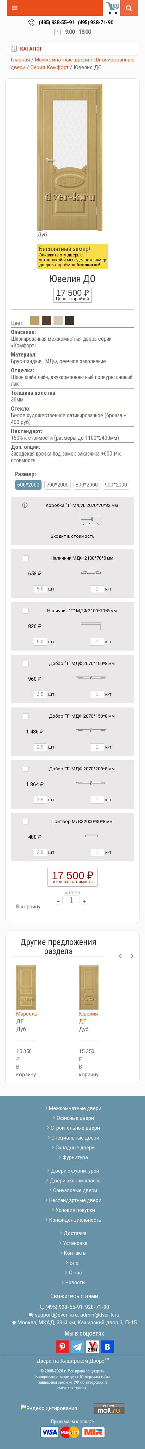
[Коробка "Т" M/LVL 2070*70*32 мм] (91, 520)
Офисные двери (75, 1118)
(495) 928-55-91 (56, 22)
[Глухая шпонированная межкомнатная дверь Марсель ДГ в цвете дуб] (26, 987)
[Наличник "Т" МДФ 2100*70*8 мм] (91, 625)
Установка (75, 1243)
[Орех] (46, 323)
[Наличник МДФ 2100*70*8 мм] (91, 572)
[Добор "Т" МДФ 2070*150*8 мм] (91, 730)
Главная (20, 60)
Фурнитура (75, 1157)
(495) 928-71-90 (95, 22)
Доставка (75, 1233)
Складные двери (75, 1147)
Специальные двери (75, 1138)
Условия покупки (75, 1210)
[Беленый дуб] (58, 323)
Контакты (75, 1253)
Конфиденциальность (75, 1220)
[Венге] (69, 323)
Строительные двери (75, 1128)
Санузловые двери (75, 1190)
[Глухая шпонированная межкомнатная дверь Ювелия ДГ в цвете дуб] (89, 987)
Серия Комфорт (49, 67)
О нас (75, 1272)
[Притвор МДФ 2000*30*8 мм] (91, 835)
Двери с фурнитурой (75, 1171)
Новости (75, 1282)
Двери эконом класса (75, 1180)
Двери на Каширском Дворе (70, 1361)
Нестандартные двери (75, 1200)
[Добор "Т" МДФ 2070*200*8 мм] (91, 782)
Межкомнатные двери (62, 60)
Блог (75, 1263)
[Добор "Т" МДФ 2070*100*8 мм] (91, 677)
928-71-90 (97, 1307)
